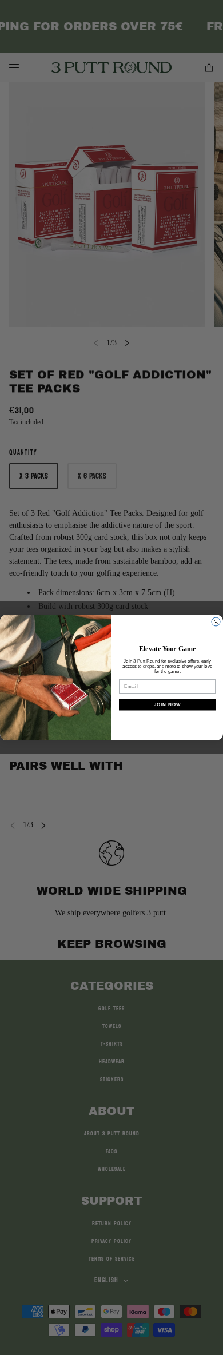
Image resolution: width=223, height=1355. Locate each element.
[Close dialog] (216, 621)
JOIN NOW (167, 704)
